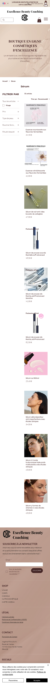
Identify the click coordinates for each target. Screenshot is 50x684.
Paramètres (13, 680)
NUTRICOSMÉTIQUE (10, 599)
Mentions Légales (8, 617)
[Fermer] (47, 666)
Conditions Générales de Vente (12, 622)
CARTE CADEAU (8, 602)
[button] (39, 20)
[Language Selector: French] (5, 3)
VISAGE (5, 590)
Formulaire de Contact (9, 637)
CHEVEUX (6, 596)
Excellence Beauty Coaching (25, 11)
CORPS (4, 593)
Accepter (36, 680)
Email (9, 560)
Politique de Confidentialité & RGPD (14, 619)
